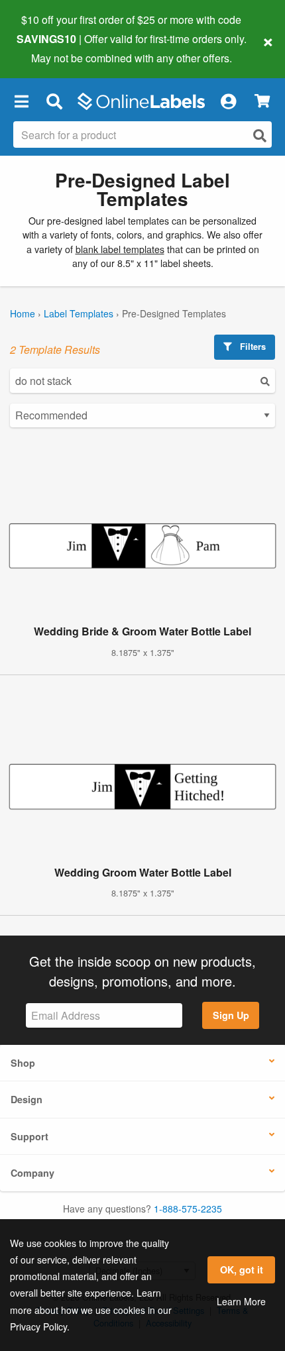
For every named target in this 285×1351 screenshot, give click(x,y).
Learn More (241, 1301)
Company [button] (32, 1172)
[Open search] (260, 135)
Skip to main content (48, 47)
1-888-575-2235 (188, 1208)
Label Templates (78, 313)
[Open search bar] (54, 101)
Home (22, 313)
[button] (21, 101)
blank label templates (120, 249)
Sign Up (231, 1015)
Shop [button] (23, 1062)
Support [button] (29, 1136)
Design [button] (26, 1099)
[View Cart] (262, 101)
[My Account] (228, 101)
